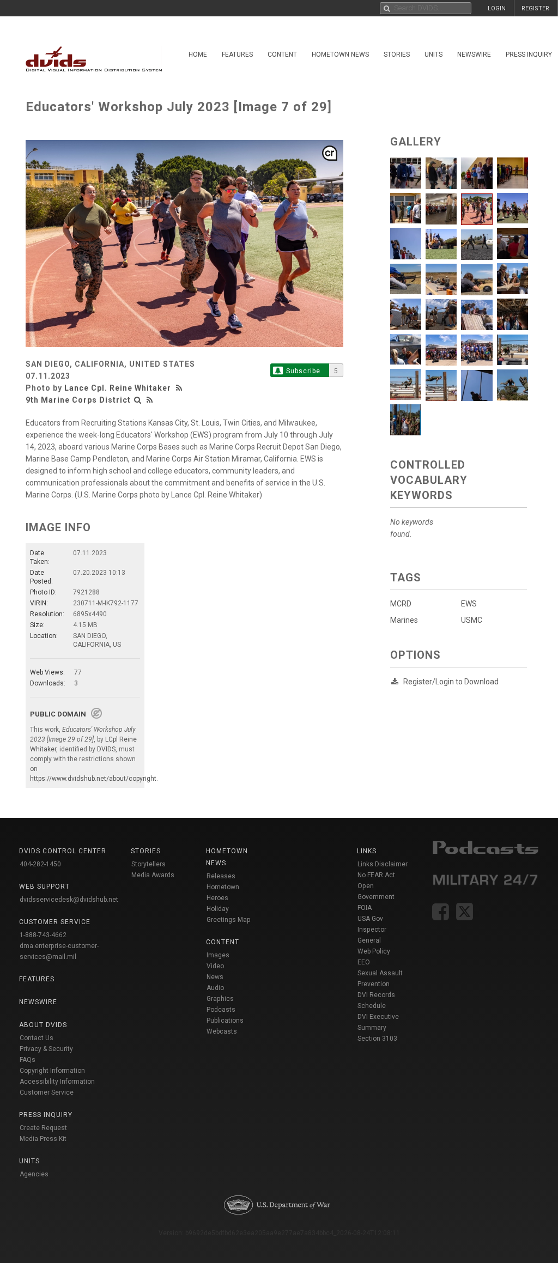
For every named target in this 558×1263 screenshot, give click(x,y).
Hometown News (340, 54)
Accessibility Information (57, 1081)
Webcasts (222, 1031)
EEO (363, 962)
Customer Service (47, 1092)
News (215, 977)
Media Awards (152, 875)
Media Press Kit (43, 1139)
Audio (215, 988)
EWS (469, 603)
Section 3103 (377, 1038)
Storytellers (148, 864)
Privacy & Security (46, 1049)
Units (433, 54)
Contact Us (36, 1038)
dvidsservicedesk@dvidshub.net (69, 899)
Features (237, 54)
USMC (471, 620)
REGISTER (535, 8)
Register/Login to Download (451, 681)
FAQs (27, 1060)
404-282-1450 (40, 864)
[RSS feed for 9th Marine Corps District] (150, 400)
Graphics (220, 999)
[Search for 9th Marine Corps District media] (138, 400)
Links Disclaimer (382, 864)
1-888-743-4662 (43, 935)
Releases (221, 876)
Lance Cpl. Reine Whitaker (117, 388)
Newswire (474, 54)
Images (218, 955)
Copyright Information (52, 1070)
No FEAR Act (376, 875)
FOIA (364, 908)
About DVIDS (43, 1025)
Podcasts (221, 1009)
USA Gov (370, 918)
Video (215, 966)
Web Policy (373, 951)
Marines (404, 620)
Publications (225, 1020)
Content (282, 54)
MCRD (400, 603)
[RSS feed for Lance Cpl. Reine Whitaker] (180, 388)
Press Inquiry (45, 1115)
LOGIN (497, 8)
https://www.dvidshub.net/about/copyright (93, 778)
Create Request (43, 1128)
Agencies (34, 1174)
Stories (397, 54)
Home (198, 54)
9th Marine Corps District (78, 400)
